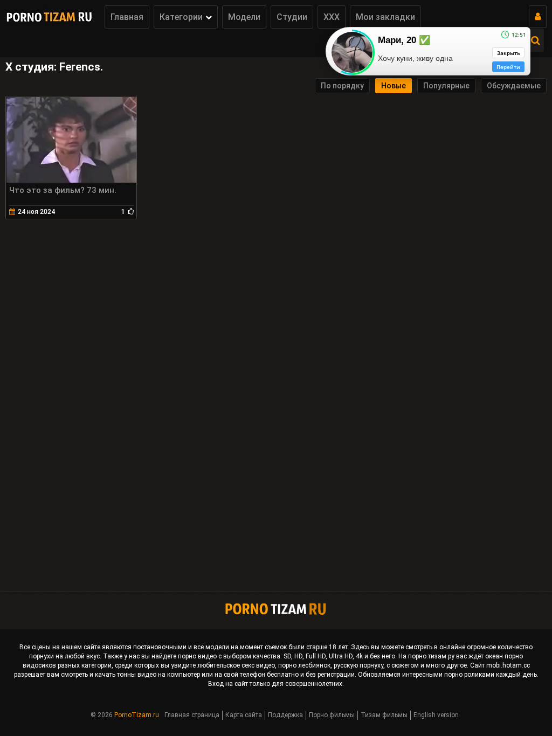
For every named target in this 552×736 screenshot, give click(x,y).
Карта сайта (243, 715)
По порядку (342, 85)
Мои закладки (385, 17)
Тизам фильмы (384, 715)
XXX (331, 17)
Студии (292, 17)
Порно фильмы (332, 715)
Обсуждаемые (514, 85)
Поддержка (285, 715)
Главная (127, 17)
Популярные (446, 85)
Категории (181, 17)
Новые (393, 85)
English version (436, 715)
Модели (244, 17)
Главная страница (191, 715)
